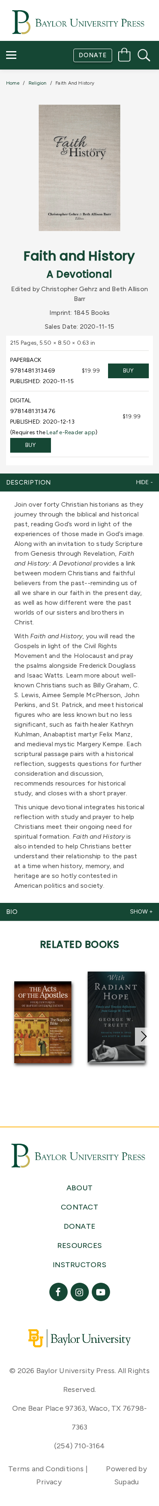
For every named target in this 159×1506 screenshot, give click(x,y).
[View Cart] (124, 56)
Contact (29, 104)
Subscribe (29, 81)
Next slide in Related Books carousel (144, 1037)
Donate (93, 55)
